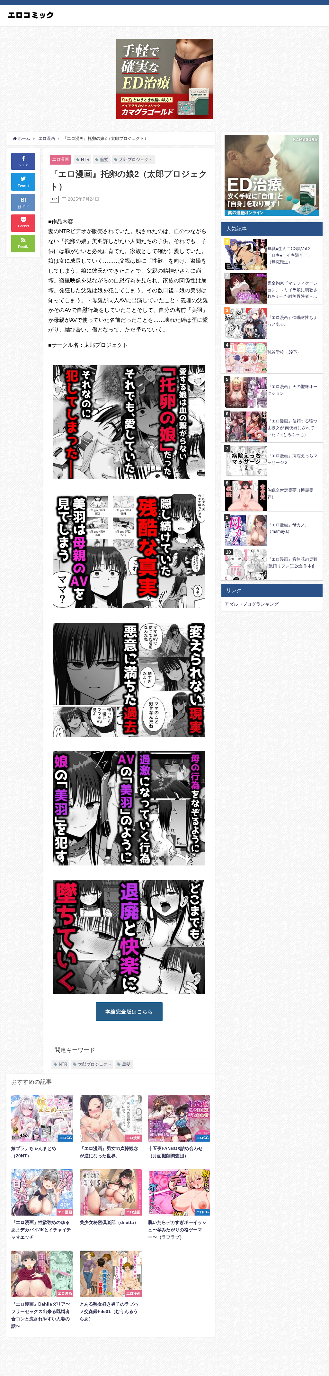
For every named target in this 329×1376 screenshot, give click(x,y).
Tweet (23, 186)
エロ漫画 (60, 159)
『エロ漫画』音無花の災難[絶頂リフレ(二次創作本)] (292, 562)
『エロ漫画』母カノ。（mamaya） (288, 528)
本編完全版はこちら (129, 1011)
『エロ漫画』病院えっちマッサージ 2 (292, 459)
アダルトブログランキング (252, 604)
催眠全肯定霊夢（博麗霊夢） (290, 493)
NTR (85, 160)
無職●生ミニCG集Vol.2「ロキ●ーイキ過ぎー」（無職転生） (289, 255)
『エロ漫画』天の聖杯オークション (292, 390)
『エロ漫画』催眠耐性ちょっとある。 (292, 320)
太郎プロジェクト (136, 160)
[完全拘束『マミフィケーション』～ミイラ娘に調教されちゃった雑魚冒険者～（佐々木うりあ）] (272, 273)
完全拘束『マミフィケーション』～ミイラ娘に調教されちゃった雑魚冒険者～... (292, 289)
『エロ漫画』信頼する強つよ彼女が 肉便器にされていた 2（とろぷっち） (292, 427)
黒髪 (104, 160)
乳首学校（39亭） (284, 352)
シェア (23, 165)
